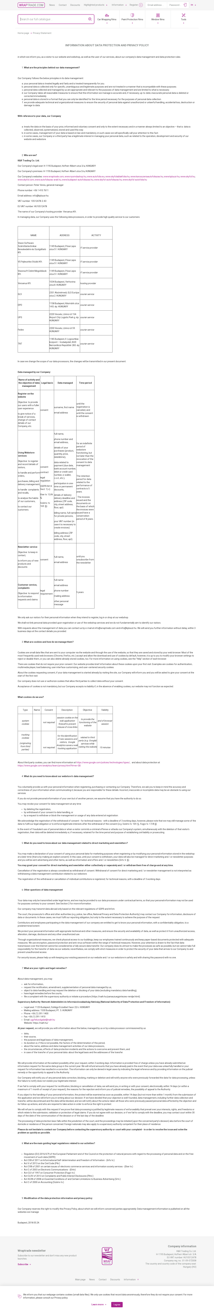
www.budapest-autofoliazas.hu (77, 179)
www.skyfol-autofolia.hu (135, 179)
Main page (80, 1279)
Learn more (97, 1304)
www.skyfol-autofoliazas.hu (108, 179)
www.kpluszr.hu (172, 176)
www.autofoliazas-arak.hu (48, 179)
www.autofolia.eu (95, 176)
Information (118, 5)
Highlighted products (94, 5)
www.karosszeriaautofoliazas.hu (146, 176)
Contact (63, 5)
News (52, 5)
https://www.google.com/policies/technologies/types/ (103, 762)
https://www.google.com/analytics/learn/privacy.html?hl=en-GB (49, 765)
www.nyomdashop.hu (75, 176)
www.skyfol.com (26, 179)
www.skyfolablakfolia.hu (117, 176)
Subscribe (23, 1264)
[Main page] (31, 5)
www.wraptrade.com (53, 176)
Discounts (75, 5)
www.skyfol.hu (187, 176)
